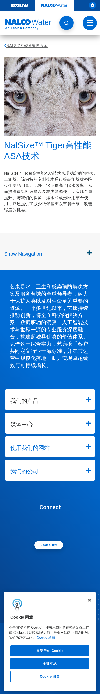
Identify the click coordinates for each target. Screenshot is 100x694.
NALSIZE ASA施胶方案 (27, 45)
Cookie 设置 (50, 676)
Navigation (23, 254)
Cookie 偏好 (48, 545)
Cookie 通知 (46, 637)
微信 (51, 525)
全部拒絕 (50, 663)
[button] (66, 23)
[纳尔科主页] (25, 24)
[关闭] (89, 600)
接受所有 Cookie (49, 651)
